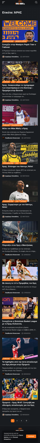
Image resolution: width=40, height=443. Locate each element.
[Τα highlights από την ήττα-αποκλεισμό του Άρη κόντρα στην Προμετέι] (20, 348)
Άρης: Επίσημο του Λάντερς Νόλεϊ (17, 166)
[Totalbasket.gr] (20, 2)
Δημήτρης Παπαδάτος (12, 57)
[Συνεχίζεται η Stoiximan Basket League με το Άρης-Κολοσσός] (20, 307)
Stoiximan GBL (8, 41)
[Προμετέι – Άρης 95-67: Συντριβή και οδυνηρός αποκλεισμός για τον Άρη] (20, 389)
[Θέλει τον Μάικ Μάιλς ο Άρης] (20, 115)
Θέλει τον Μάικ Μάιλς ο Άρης (15, 128)
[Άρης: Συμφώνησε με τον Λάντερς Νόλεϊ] (20, 191)
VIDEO (19, 358)
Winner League (21, 41)
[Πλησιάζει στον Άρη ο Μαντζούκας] (20, 231)
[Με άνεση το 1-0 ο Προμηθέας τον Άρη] (20, 269)
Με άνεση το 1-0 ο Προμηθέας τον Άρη (19, 283)
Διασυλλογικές (22, 81)
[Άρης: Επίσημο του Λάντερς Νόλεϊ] (20, 153)
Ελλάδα (23, 163)
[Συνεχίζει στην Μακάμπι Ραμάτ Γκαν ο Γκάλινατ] (20, 31)
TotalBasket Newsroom (12, 138)
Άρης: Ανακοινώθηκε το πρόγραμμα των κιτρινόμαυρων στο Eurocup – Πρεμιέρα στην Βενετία (18, 88)
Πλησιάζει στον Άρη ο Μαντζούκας (17, 245)
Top (13, 81)
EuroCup (6, 81)
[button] (31, 436)
